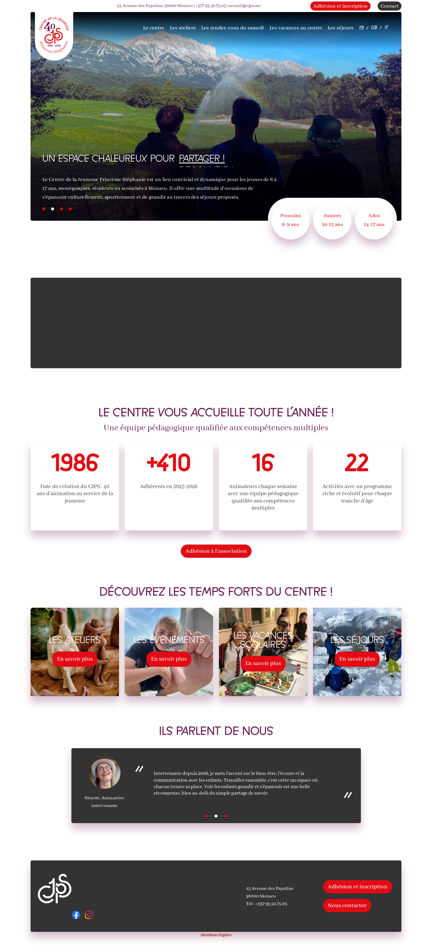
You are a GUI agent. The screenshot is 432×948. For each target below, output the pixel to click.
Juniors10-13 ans (332, 220)
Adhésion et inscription (340, 6)
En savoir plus (75, 659)
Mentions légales (216, 935)
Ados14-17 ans (374, 220)
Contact (389, 6)
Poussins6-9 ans (290, 220)
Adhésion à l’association (216, 551)
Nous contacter (347, 905)
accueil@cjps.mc (244, 6)
